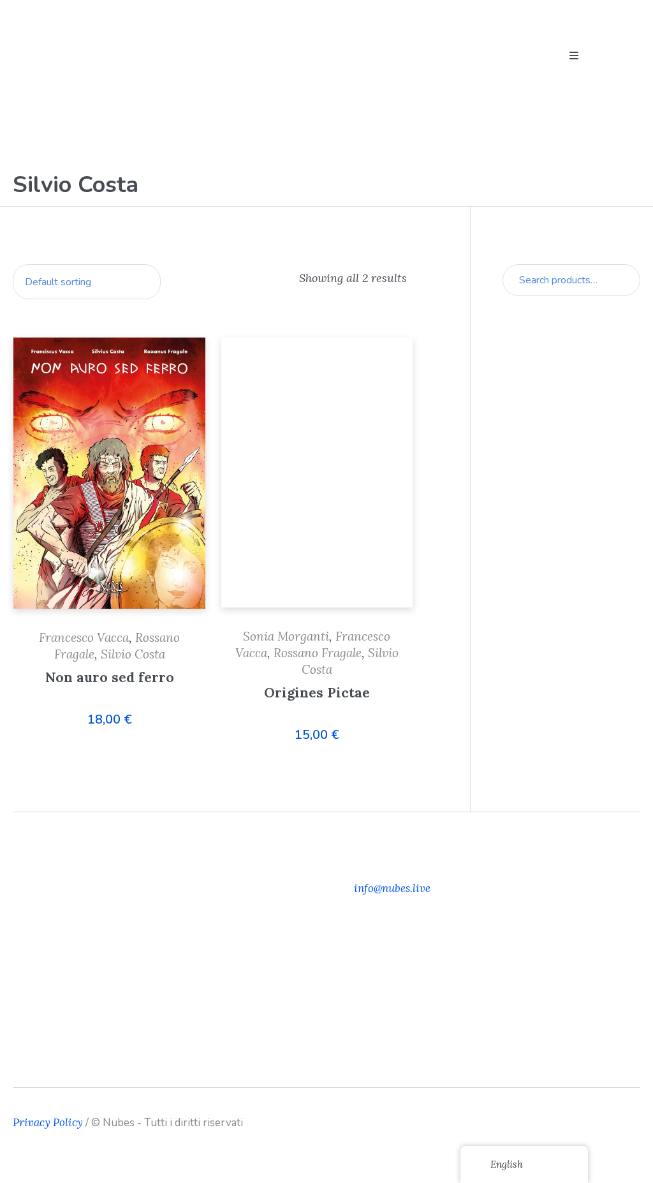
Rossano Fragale (318, 652)
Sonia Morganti (286, 636)
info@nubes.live (392, 888)
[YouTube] (631, 1123)
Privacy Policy (48, 1122)
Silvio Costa (133, 654)
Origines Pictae (317, 692)
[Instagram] (611, 1123)
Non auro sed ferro (109, 677)
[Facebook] (591, 1123)
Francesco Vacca (84, 637)
